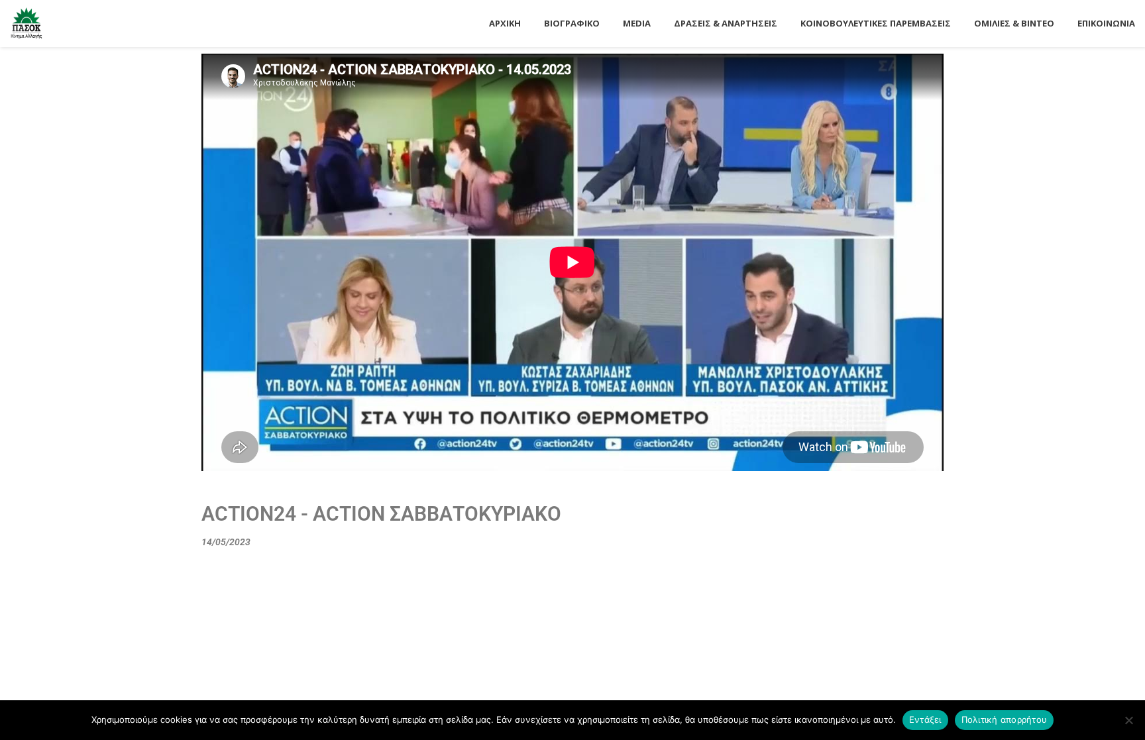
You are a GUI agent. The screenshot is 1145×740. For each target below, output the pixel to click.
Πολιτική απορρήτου (1004, 719)
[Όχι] (1128, 720)
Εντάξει (925, 719)
